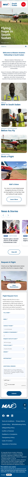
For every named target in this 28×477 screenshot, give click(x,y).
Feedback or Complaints (9, 434)
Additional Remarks (9, 366)
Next (8, 215)
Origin (5, 352)
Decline (9, 474)
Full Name (6, 312)
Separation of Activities (9, 444)
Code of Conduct (7, 441)
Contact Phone (7, 325)
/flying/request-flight (14, 146)
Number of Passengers (10, 332)
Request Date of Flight (10, 338)
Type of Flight (7, 345)
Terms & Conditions (8, 421)
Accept (3, 474)
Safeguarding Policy (8, 428)
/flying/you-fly (14, 120)
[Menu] (23, 4)
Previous (3, 215)
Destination (7, 358)
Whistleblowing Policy (19, 424)
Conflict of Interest (8, 431)
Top (25, 408)
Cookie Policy (6, 424)
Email (5, 319)
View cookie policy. (20, 471)
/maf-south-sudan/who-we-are (14, 94)
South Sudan (14, 4)
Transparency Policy (8, 437)
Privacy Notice (20, 421)
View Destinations (14, 286)
